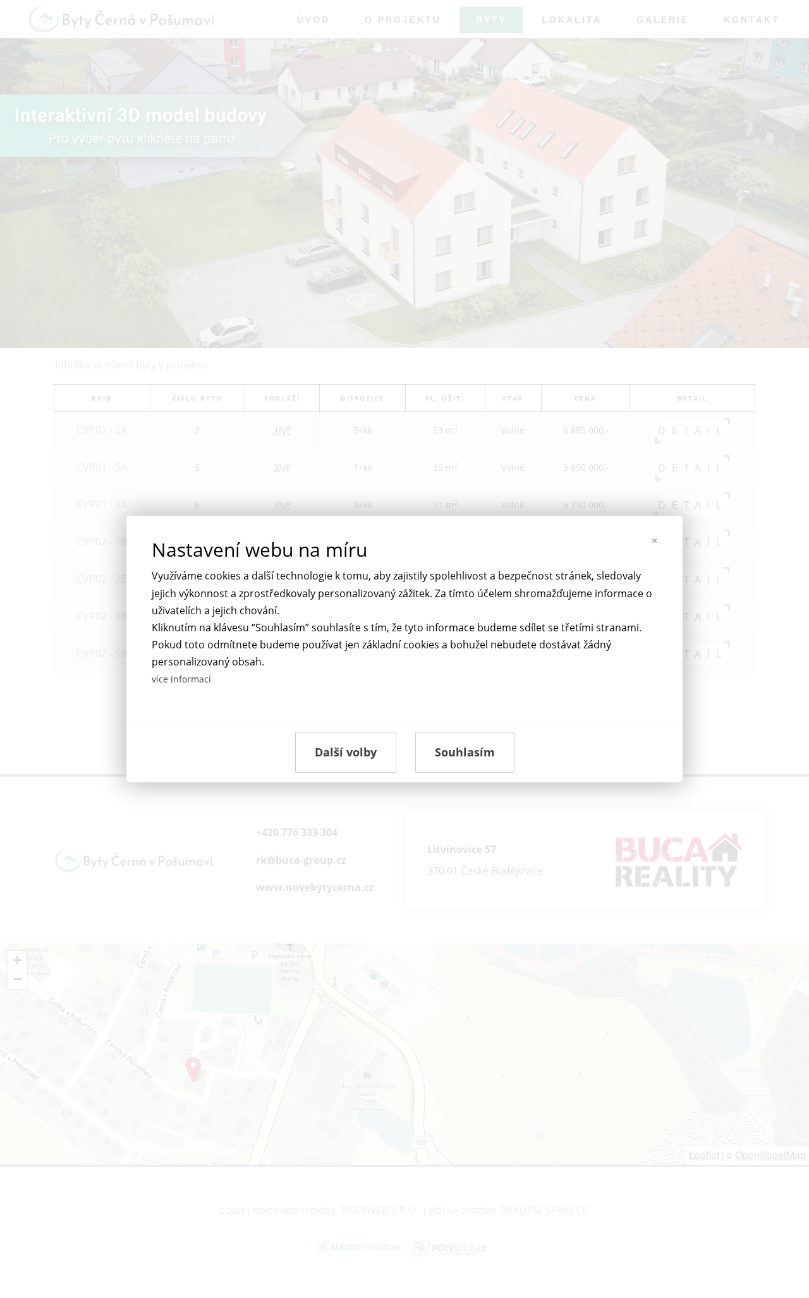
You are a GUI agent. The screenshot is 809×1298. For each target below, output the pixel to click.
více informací (181, 679)
